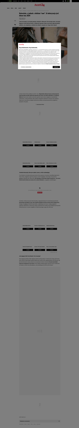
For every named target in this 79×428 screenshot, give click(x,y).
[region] (39, 56)
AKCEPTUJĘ (56, 67)
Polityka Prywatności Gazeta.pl (51, 63)
